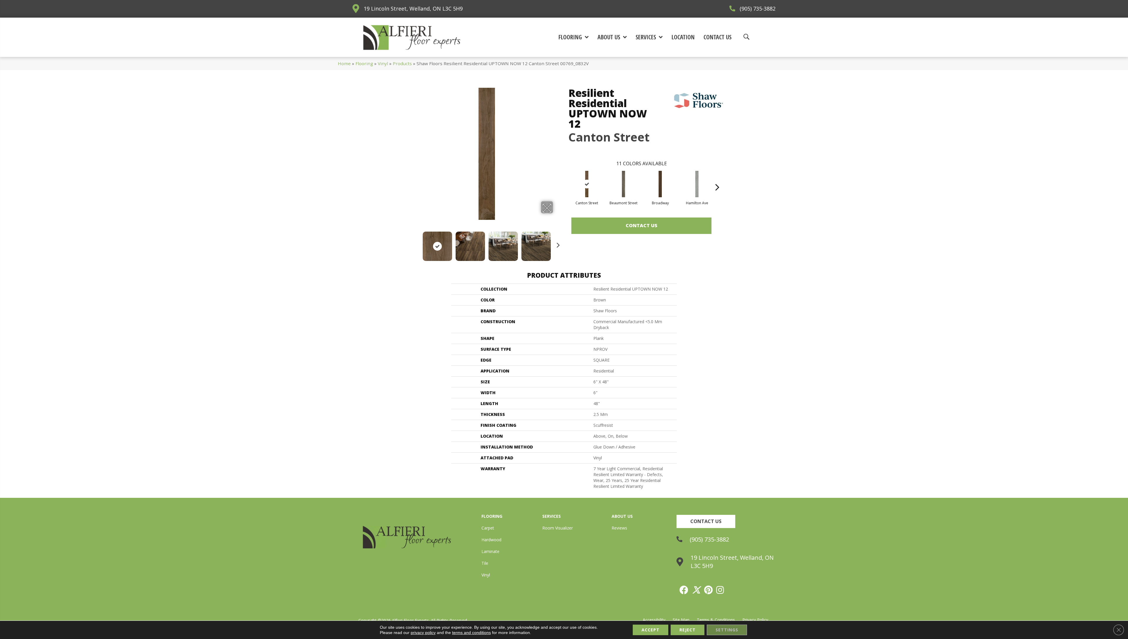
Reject (687, 630)
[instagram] (720, 590)
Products (402, 63)
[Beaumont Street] (623, 184)
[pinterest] (708, 590)
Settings (727, 630)
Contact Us (641, 225)
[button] (706, 521)
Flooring (364, 63)
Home (344, 63)
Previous (416, 243)
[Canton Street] (587, 184)
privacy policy (423, 632)
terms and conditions (471, 632)
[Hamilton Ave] (697, 184)
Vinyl (383, 63)
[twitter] (696, 590)
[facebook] (684, 590)
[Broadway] (660, 184)
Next (557, 243)
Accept (650, 630)
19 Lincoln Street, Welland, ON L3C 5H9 (413, 8)
